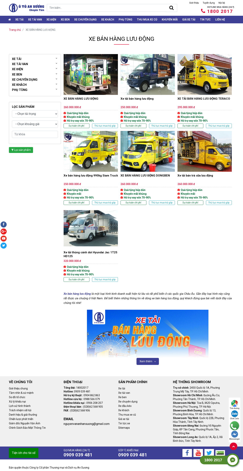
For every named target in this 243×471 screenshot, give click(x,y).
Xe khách (107, 19)
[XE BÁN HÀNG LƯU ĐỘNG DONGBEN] (148, 168)
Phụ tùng (125, 19)
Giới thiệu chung (18, 388)
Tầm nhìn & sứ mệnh (21, 392)
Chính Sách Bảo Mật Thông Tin (27, 427)
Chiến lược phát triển (21, 419)
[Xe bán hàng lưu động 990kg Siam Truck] (91, 168)
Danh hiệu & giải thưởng (23, 414)
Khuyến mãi (170, 19)
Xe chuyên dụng (85, 19)
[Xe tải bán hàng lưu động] (148, 91)
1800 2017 (220, 11)
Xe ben (65, 19)
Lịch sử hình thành (20, 405)
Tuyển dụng (209, 3)
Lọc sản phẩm (22, 149)
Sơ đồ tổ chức (17, 397)
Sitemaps (124, 427)
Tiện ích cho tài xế (23, 453)
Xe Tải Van (35, 19)
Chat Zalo (234, 418)
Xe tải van (124, 392)
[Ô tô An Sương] (26, 7)
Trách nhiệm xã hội (20, 410)
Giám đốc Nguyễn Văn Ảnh (24, 423)
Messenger (234, 439)
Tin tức (205, 19)
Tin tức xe (124, 423)
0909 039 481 (78, 455)
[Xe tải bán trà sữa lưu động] (205, 168)
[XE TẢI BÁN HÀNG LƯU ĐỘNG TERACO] (205, 91)
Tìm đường (234, 408)
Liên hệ (220, 19)
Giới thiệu (194, 3)
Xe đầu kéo (125, 405)
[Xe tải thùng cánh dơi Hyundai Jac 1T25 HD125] (91, 245)
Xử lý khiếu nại (17, 401)
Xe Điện (51, 19)
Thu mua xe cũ (147, 19)
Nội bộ (222, 3)
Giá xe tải (188, 19)
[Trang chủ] (9, 19)
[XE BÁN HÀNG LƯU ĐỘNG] (91, 91)
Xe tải (19, 19)
